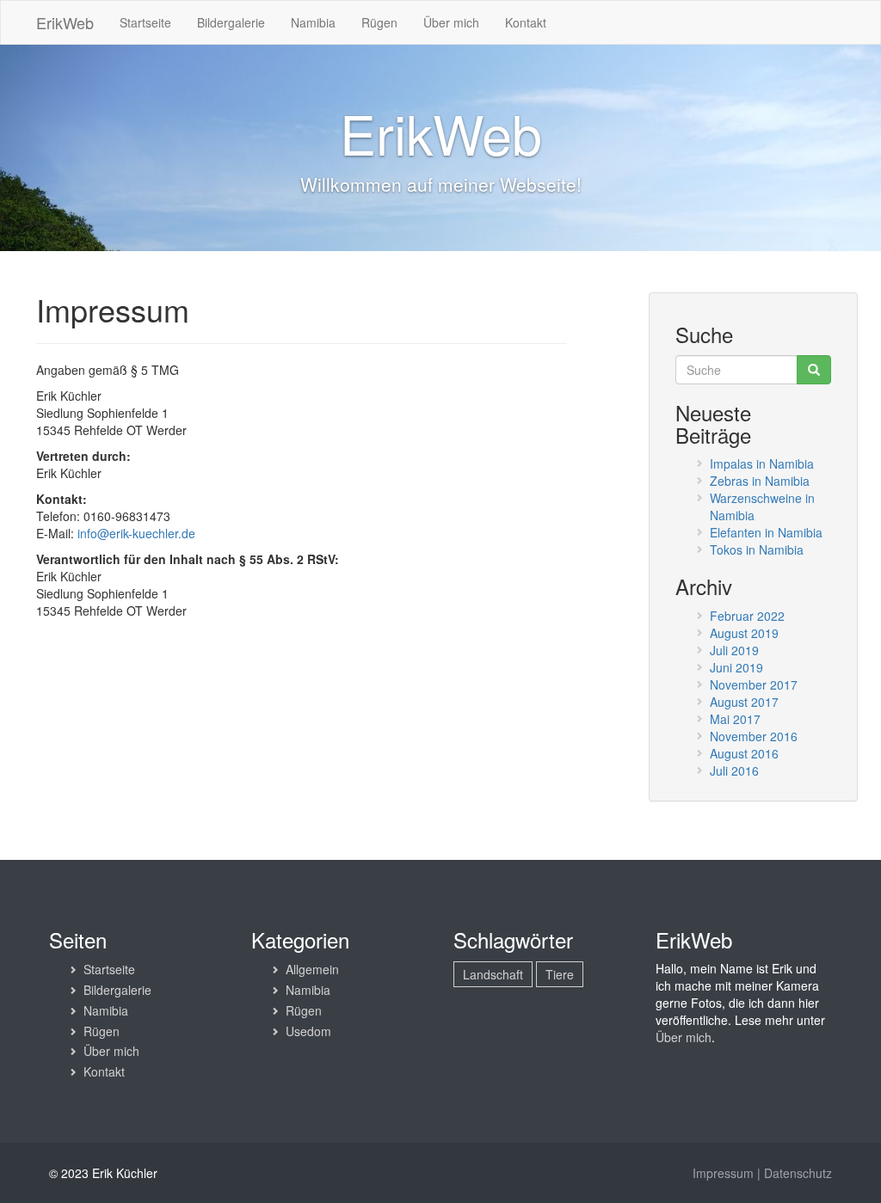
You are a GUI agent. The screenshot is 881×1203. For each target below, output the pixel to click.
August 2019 (744, 632)
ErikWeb (65, 22)
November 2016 (754, 736)
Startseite (145, 22)
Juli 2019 (734, 650)
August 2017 (744, 701)
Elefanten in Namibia (766, 532)
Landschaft (493, 974)
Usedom (308, 1031)
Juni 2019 (736, 667)
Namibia (313, 22)
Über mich (451, 22)
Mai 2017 (735, 718)
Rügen (379, 22)
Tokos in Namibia (757, 549)
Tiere (559, 974)
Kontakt (525, 22)
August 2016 (744, 753)
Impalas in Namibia (762, 463)
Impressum (723, 1173)
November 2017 (754, 684)
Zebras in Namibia (760, 480)
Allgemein (312, 969)
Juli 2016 (734, 770)
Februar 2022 (747, 615)
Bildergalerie (231, 22)
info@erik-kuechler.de (136, 533)
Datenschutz (798, 1173)
